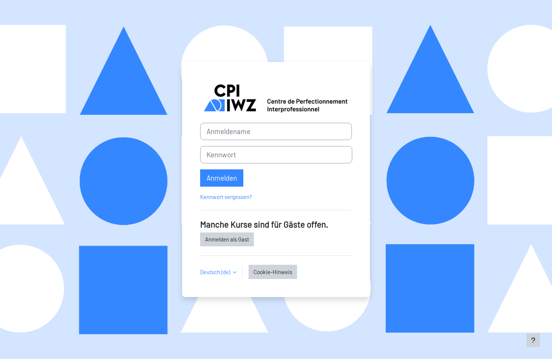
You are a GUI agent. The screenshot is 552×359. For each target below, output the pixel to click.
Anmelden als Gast (227, 239)
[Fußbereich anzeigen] (533, 340)
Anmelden (222, 177)
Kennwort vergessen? (226, 196)
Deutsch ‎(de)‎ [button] (215, 271)
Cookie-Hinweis (272, 271)
